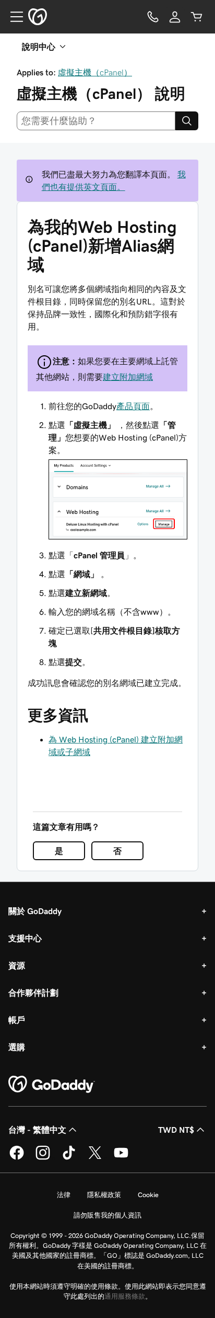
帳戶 (16, 1020)
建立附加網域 (128, 377)
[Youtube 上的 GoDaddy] (121, 1158)
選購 (16, 1047)
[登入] (175, 17)
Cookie (148, 1194)
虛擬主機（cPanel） (95, 72)
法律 (63, 1194)
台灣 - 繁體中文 (37, 1129)
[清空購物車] (196, 16)
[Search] (186, 120)
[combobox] (96, 121)
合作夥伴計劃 (33, 992)
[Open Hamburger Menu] (12, 17)
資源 (16, 965)
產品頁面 (133, 406)
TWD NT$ (176, 1129)
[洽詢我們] (153, 17)
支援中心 (25, 938)
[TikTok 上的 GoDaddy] (69, 1158)
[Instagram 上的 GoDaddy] (42, 1158)
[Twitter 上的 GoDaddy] (95, 1158)
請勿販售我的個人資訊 (107, 1215)
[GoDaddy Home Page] (51, 1085)
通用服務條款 (124, 1296)
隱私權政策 (104, 1194)
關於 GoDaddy (35, 911)
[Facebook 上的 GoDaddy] (16, 1158)
